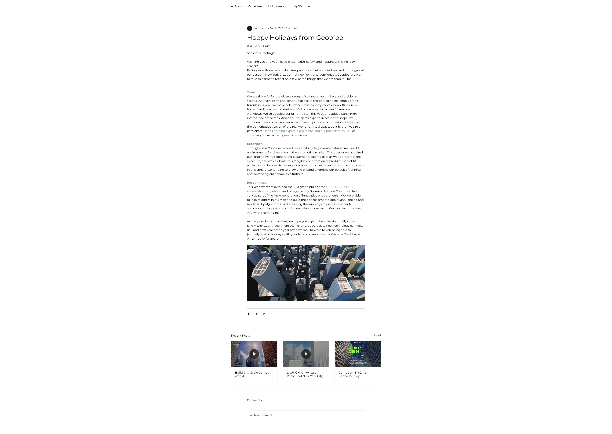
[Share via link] (271, 313)
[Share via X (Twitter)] (256, 313)
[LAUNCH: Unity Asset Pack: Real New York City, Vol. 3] (306, 354)
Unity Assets (276, 6)
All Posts (236, 6)
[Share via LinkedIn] (264, 313)
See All (377, 335)
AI (309, 6)
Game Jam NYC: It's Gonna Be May (353, 374)
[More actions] (363, 28)
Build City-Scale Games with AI (252, 374)
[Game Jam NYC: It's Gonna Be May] (358, 354)
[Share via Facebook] (248, 313)
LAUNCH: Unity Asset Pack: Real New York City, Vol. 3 (305, 374)
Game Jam (255, 6)
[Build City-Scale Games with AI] (254, 354)
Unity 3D (296, 6)
